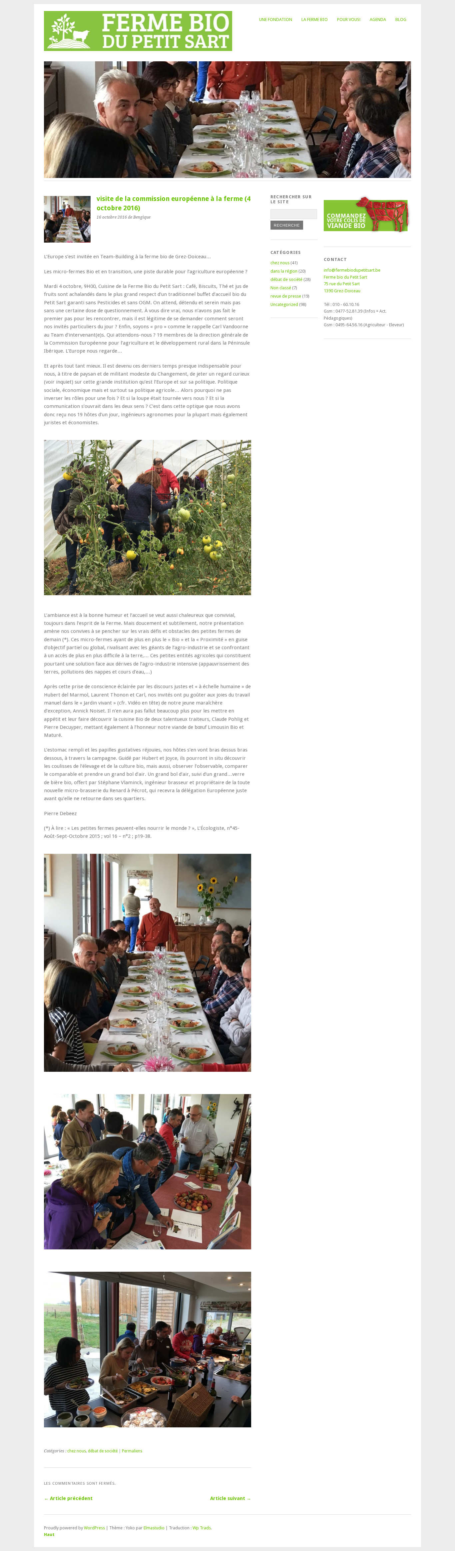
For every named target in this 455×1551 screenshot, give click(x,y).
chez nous (76, 1451)
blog (400, 19)
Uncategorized (284, 304)
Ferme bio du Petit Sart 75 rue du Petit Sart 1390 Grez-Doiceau (345, 284)
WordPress (94, 1527)
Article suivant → (230, 1498)
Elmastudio (154, 1527)
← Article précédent (68, 1498)
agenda (378, 19)
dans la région (283, 271)
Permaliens (132, 1451)
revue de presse (285, 296)
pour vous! (348, 19)
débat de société (103, 1451)
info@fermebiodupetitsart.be (352, 270)
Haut (49, 1534)
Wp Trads (202, 1527)
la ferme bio (314, 19)
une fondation (275, 19)
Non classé (280, 287)
